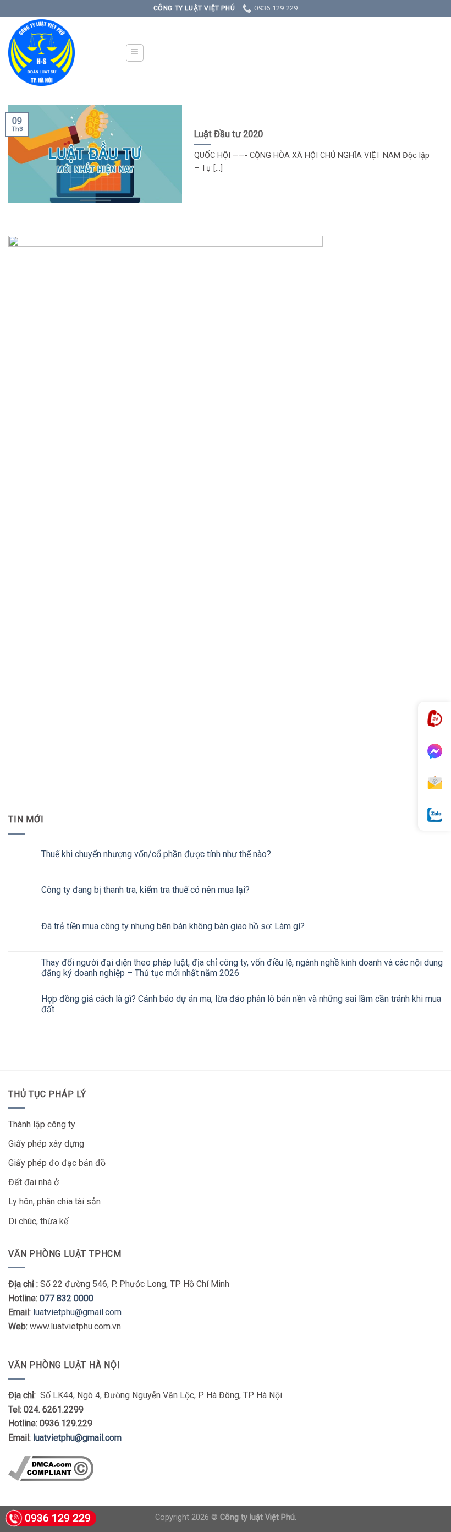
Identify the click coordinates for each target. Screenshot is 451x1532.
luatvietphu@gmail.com (77, 1312)
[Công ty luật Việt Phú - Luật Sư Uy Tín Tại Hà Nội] (58, 53)
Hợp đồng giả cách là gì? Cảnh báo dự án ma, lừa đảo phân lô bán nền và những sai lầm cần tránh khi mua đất (241, 1004)
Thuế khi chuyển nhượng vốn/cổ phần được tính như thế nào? (156, 854)
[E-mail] (434, 783)
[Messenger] (434, 751)
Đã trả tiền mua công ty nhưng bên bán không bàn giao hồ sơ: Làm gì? (173, 926)
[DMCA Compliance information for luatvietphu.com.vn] (51, 1468)
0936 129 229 (58, 1518)
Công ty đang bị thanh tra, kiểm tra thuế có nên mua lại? (145, 890)
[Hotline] (434, 718)
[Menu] (135, 53)
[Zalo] (434, 815)
